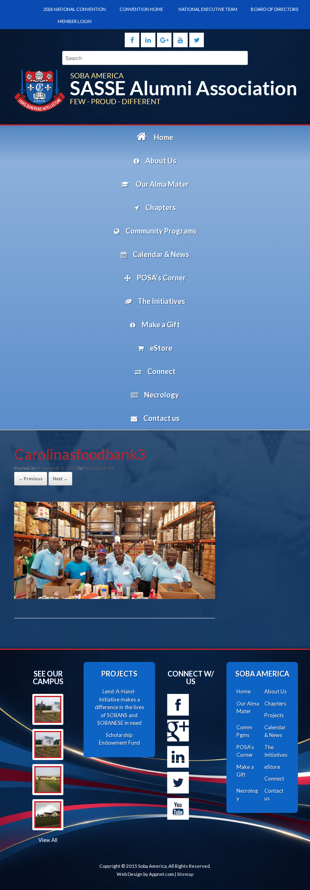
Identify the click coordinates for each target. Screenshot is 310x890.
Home (244, 691)
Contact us (273, 794)
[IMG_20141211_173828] (47, 709)
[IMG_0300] (47, 779)
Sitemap (185, 874)
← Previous (31, 478)
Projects (274, 715)
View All (47, 840)
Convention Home (141, 9)
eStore (272, 767)
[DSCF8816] (47, 814)
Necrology (247, 794)
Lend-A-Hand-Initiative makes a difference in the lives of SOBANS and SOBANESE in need (119, 707)
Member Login (75, 21)
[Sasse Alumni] (155, 90)
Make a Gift (245, 771)
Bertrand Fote (99, 468)
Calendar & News (275, 731)
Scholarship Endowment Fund (119, 739)
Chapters (275, 703)
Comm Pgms (244, 731)
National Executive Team (207, 9)
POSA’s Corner (245, 751)
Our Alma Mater (248, 707)
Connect (274, 778)
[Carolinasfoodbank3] (114, 596)
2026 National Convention (74, 9)
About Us (275, 691)
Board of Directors (274, 9)
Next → (60, 478)
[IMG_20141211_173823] (47, 744)
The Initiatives (275, 751)
